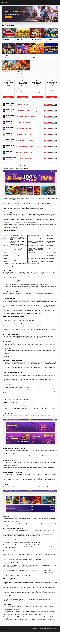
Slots (45, 628)
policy (13, 343)
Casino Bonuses (35, 628)
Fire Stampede (19, 71)
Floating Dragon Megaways (8, 71)
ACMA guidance (36, 263)
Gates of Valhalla (48, 39)
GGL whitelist (16, 263)
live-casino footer (16, 286)
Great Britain (5, 255)
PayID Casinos (55, 628)
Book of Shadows (6, 39)
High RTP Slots (35, 2)
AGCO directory (28, 263)
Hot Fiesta (19, 55)
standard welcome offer (15, 415)
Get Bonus (8, 97)
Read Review (53, 104)
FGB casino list (22, 263)
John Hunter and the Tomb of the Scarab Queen (51, 56)
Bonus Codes (51, 2)
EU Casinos (43, 2)
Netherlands (5, 258)
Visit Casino (47, 104)
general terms (7, 282)
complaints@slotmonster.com (36, 580)
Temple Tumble (19, 39)
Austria (4, 241)
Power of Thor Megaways (36, 39)
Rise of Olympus (6, 55)
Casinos (41, 628)
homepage (26, 486)
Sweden (5, 261)
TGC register (22, 294)
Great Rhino (33, 55)
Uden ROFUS (49, 628)
